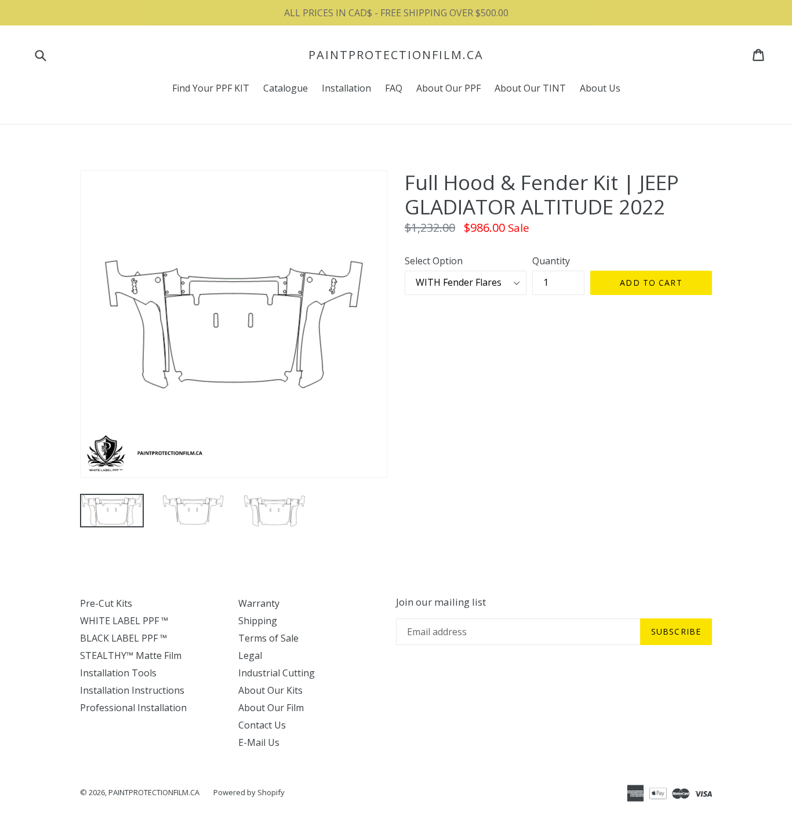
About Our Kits (270, 690)
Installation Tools (118, 673)
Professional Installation (133, 707)
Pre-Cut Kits (106, 603)
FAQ (393, 88)
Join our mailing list (441, 602)
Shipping (257, 620)
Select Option (434, 260)
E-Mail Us (258, 742)
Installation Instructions (132, 690)
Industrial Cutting (276, 673)
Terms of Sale (268, 638)
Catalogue (285, 88)
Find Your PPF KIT (210, 88)
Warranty (258, 603)
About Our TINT (530, 88)
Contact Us (262, 725)
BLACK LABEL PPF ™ (123, 638)
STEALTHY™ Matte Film (130, 655)
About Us (600, 88)
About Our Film (271, 707)
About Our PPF (448, 88)
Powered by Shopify (249, 792)
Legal (250, 655)
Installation (346, 88)
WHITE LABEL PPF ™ (124, 620)
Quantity (551, 260)
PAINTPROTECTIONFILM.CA (396, 55)
